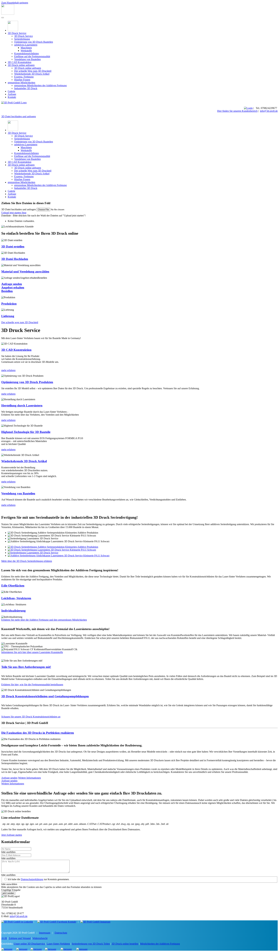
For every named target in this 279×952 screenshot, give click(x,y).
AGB (4, 938)
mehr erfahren (8, 370)
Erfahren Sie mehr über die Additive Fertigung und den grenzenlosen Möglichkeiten (44, 619)
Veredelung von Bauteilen (27, 59)
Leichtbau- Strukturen (16, 598)
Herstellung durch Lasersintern (21, 405)
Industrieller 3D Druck (25, 88)
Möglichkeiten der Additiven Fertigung (160, 943)
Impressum (44, 932)
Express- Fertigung (24, 76)
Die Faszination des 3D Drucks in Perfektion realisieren (37, 732)
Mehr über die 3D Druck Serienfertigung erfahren (26, 561)
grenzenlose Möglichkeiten (21, 82)
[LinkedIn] (17, 921)
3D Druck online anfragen (21, 65)
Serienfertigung (22, 39)
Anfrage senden (9, 777)
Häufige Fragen (22, 79)
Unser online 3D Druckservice (30, 943)
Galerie (11, 91)
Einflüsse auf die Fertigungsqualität (32, 56)
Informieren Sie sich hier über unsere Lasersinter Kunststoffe (32, 652)
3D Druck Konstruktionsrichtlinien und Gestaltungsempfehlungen (45, 696)
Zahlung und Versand (20, 938)
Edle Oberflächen (12, 585)
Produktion (9, 303)
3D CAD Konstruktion (19, 62)
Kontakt (12, 97)
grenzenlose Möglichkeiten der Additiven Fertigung (40, 85)
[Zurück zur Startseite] (7, 13)
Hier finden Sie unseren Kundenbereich (237, 111)
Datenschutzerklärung (32, 879)
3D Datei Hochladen (14, 259)
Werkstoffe (26, 50)
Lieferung (7, 316)
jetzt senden (8, 893)
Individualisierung (13, 610)
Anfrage (12, 94)
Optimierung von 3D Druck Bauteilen (33, 42)
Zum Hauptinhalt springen (14, 2)
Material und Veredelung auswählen (25, 271)
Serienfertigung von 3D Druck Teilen (91, 943)
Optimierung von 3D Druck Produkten (27, 382)
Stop (24, 212)
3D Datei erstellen (12, 246)
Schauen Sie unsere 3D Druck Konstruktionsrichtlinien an (30, 716)
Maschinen (26, 47)
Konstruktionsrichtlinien (26, 53)
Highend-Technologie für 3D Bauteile (25, 432)
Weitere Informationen (29, 777)
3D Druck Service (17, 33)
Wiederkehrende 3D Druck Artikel (31, 73)
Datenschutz (61, 932)
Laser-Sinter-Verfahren (58, 943)
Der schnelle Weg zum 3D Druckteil (32, 71)
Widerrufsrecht (39, 938)
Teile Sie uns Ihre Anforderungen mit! (26, 667)
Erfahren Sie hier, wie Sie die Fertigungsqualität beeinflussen (32, 684)
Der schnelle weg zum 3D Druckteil (19, 322)
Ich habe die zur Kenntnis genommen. (38, 879)
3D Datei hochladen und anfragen (18, 116)
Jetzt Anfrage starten (11, 835)
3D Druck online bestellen (125, 943)
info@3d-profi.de (269, 111)
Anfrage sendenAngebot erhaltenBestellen (12, 287)
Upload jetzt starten (11, 212)
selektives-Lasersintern (25, 44)
